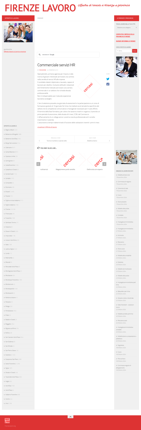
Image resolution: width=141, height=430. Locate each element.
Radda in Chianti (10, 319)
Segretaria (121, 345)
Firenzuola (9, 214)
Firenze (40, 18)
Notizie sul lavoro (11, 297)
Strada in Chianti (10, 372)
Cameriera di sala (123, 188)
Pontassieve (9, 311)
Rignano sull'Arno (11, 328)
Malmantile (9, 258)
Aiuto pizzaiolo (122, 202)
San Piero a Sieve (11, 350)
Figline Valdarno (10, 205)
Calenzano (9, 147)
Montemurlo (9, 284)
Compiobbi (9, 183)
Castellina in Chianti (11, 169)
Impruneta (9, 236)
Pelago (8, 306)
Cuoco (119, 195)
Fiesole (8, 196)
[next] (104, 164)
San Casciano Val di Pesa (13, 337)
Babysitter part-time (124, 291)
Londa (7, 253)
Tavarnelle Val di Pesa (12, 377)
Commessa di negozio (124, 182)
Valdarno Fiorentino (11, 394)
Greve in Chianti (10, 231)
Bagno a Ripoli (10, 130)
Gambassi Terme (11, 222)
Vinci (7, 403)
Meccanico (121, 242)
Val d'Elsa (8, 386)
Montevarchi (9, 293)
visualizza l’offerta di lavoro (47, 127)
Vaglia (7, 381)
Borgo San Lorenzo (11, 143)
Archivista (121, 235)
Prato (7, 315)
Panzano (8, 302)
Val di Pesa (9, 390)
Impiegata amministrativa (125, 222)
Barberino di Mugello (12, 134)
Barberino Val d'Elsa (11, 139)
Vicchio (8, 399)
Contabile (120, 215)
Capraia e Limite (10, 156)
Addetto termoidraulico (125, 269)
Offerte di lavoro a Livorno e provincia (15, 51)
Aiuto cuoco (121, 249)
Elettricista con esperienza (96, 169)
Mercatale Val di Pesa (12, 267)
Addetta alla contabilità (124, 255)
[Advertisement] (74, 34)
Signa (7, 368)
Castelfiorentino (10, 165)
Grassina (8, 227)
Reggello (8, 324)
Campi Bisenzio (10, 152)
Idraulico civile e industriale (126, 298)
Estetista (120, 262)
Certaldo (8, 178)
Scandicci (8, 355)
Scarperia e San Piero (12, 359)
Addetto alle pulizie (123, 208)
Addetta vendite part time (125, 314)
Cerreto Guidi (9, 174)
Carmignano (9, 161)
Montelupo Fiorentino (12, 280)
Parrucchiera (121, 359)
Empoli (8, 192)
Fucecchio (8, 218)
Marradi (8, 262)
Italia (7, 244)
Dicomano (9, 187)
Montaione (9, 275)
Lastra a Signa (10, 249)
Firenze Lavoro (40, 8)
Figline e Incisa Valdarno (13, 200)
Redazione (42, 70)
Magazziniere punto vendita (65, 169)
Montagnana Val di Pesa (13, 271)
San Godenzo (9, 342)
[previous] (38, 164)
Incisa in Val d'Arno (11, 240)
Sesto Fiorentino (10, 364)
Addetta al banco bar (124, 175)
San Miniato (9, 346)
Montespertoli (10, 289)
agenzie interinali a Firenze (125, 41)
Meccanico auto (122, 320)
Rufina (7, 333)
